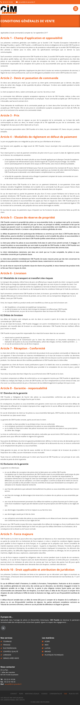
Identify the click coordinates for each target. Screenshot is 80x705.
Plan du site (73, 694)
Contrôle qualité (10, 651)
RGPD (21, 694)
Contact (13, 694)
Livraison (7, 655)
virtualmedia (18, 698)
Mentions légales (32, 694)
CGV (65, 694)
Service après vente (11, 658)
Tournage (7, 641)
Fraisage (6, 645)
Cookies (44, 694)
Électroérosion (9, 648)
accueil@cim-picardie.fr (27, 2)
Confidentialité (56, 694)
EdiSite (22, 700)
